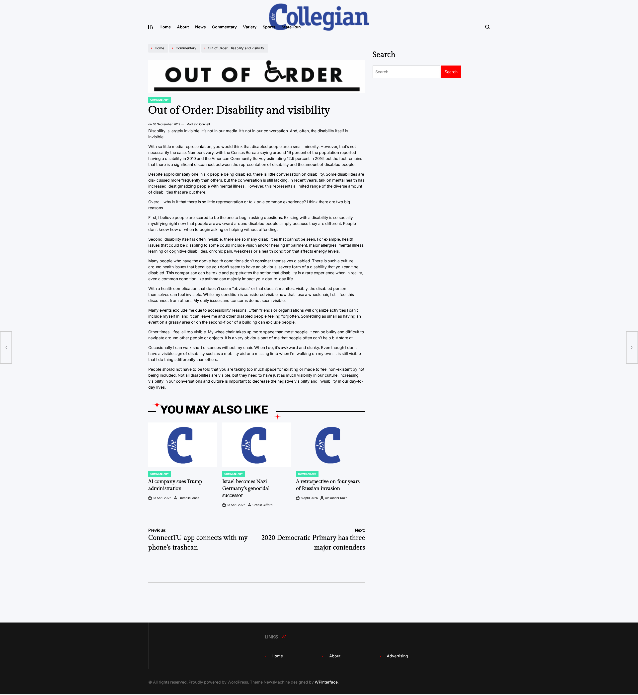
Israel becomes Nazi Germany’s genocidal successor (246, 488)
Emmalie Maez (188, 498)
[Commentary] (185, 52)
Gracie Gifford (262, 505)
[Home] (158, 52)
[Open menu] (150, 26)
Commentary (224, 26)
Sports (269, 26)
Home (165, 26)
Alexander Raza (336, 498)
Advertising (397, 655)
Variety (249, 26)
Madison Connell (198, 124)
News (200, 26)
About (183, 26)
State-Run (291, 26)
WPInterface (326, 682)
